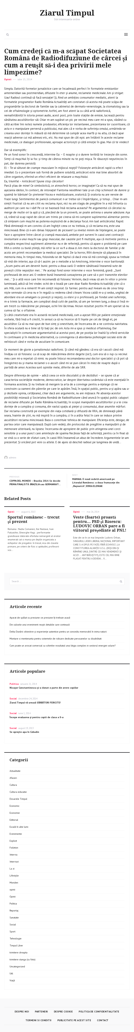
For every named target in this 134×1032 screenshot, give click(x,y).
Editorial (14, 819)
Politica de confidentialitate (99, 1011)
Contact (103, 1020)
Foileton (14, 847)
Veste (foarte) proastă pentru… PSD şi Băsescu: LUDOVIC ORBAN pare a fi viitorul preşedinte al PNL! (99, 523)
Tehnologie (15, 938)
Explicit (13, 840)
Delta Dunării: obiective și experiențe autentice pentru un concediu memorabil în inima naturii (58, 631)
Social (13, 698)
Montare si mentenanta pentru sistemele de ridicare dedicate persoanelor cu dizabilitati (56, 638)
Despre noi (22, 1011)
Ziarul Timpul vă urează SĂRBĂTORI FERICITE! (35, 702)
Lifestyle (14, 875)
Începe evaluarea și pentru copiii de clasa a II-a (37, 717)
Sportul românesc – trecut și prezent (34, 519)
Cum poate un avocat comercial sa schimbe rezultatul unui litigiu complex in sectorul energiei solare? (63, 645)
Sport (12, 931)
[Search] (121, 581)
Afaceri (13, 777)
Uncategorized (17, 966)
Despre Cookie (63, 1011)
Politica (14, 683)
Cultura (13, 784)
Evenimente (16, 833)
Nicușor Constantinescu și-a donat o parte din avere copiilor (44, 687)
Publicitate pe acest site (74, 1020)
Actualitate (15, 770)
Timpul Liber (16, 945)
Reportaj (14, 910)
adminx (12, 457)
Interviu (13, 854)
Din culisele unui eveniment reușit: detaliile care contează (40, 624)
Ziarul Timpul (67, 13)
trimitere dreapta (18, 952)
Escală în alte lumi (19, 826)
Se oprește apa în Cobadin (24, 731)
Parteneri (41, 1011)
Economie (15, 812)
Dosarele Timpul (18, 798)
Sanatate (14, 917)
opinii (12, 889)
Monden (14, 882)
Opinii (7, 79)
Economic (14, 805)
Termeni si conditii (38, 1020)
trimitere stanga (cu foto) (22, 959)
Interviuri (14, 861)
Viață (12, 980)
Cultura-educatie (18, 791)
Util (11, 973)
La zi (12, 868)
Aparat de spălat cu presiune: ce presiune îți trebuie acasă (40, 617)
